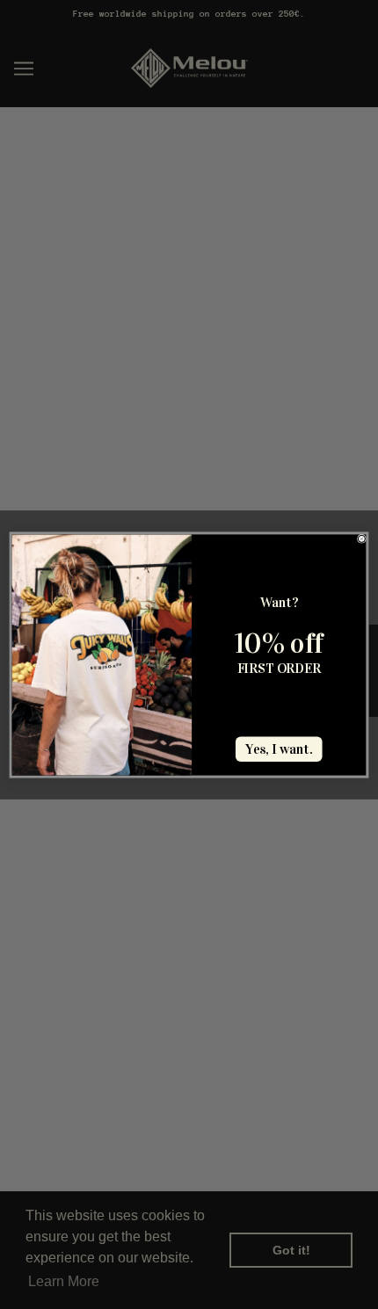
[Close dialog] (361, 538)
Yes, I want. (278, 749)
